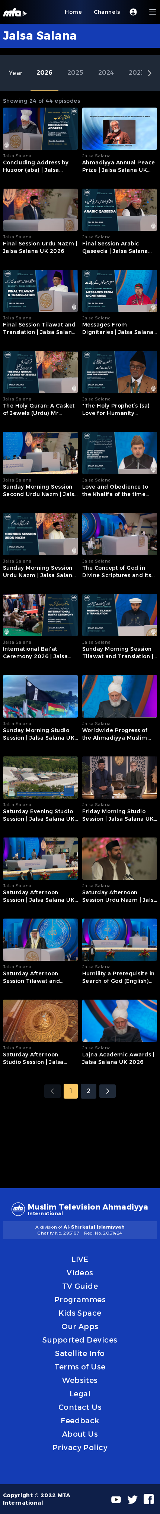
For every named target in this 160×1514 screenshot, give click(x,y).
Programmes (80, 1299)
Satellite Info (80, 1353)
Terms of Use (80, 1366)
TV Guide (80, 1286)
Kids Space (80, 1313)
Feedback (80, 1420)
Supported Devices (79, 1339)
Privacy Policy (80, 1447)
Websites (80, 1380)
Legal (80, 1393)
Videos (80, 1272)
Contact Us (80, 1407)
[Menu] (152, 11)
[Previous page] (52, 1091)
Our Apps (80, 1326)
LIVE (80, 1259)
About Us (80, 1434)
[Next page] (107, 1091)
